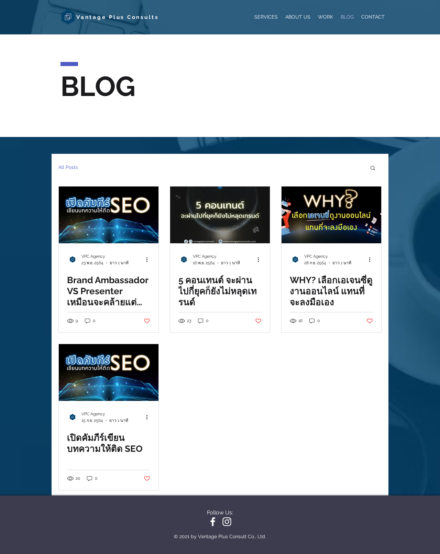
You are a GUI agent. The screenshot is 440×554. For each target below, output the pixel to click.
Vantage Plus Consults (117, 17)
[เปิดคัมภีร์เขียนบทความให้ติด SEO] (108, 372)
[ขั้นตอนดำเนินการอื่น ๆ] (149, 259)
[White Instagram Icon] (227, 522)
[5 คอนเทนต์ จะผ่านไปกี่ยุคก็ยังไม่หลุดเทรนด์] (220, 215)
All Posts (68, 167)
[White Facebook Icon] (213, 522)
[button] (373, 168)
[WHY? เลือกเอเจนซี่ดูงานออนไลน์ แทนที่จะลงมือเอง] (331, 215)
